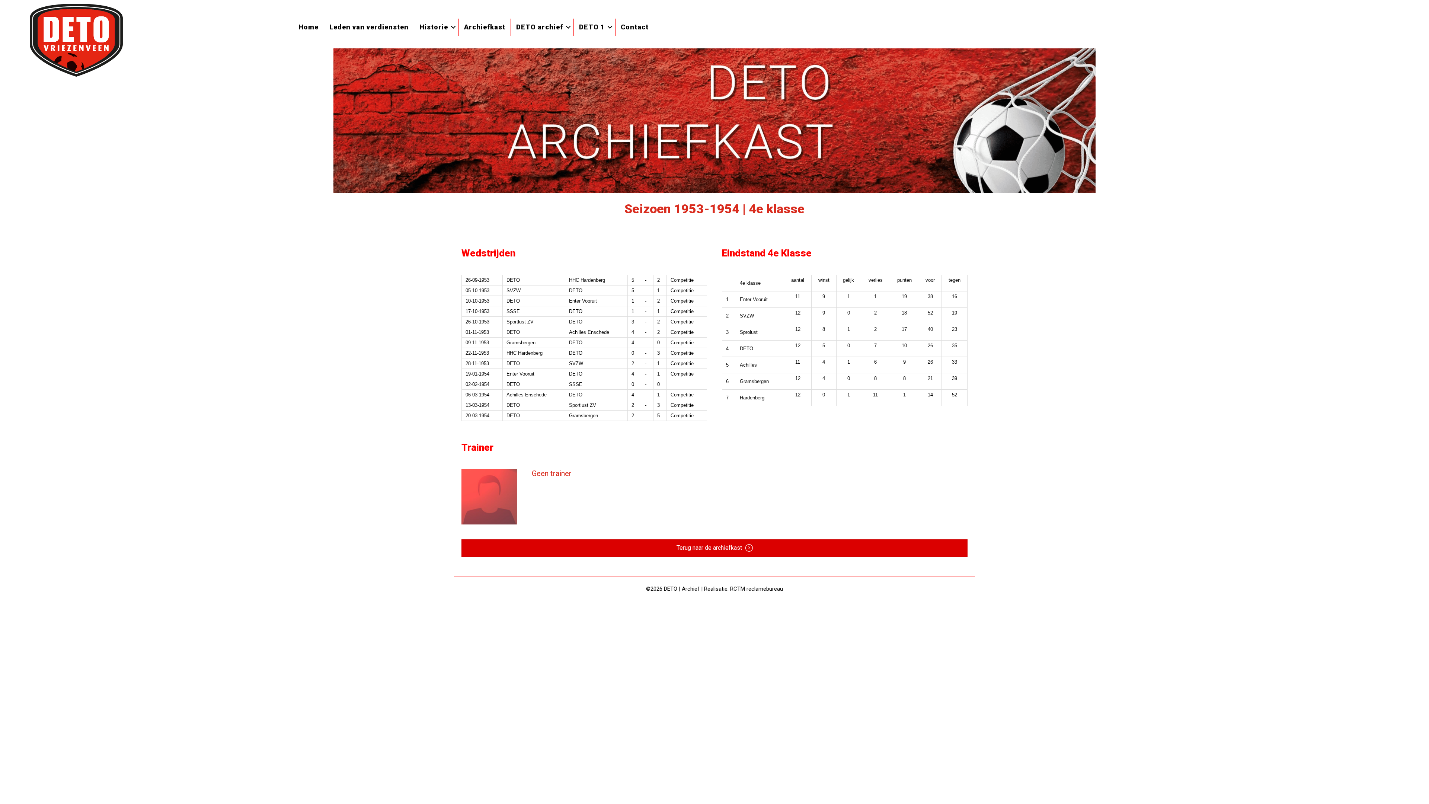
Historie (433, 27)
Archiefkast (484, 27)
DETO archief (539, 27)
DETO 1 (592, 27)
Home (308, 27)
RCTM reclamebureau (756, 589)
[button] (453, 27)
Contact (635, 27)
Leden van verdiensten (369, 27)
